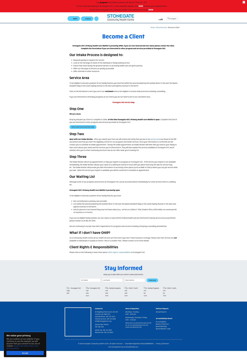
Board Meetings (161, 326)
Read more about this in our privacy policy (22, 347)
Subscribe (152, 280)
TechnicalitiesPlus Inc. (131, 347)
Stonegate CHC (76, 288)
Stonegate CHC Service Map (123, 102)
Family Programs (115, 288)
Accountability (161, 322)
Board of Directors (162, 324)
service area (155, 139)
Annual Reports (161, 312)
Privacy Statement (162, 343)
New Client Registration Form (83, 127)
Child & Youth (133, 288)
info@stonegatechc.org (103, 321)
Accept (25, 353)
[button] (244, 2)
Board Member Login (163, 329)
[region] (25, 344)
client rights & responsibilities (119, 252)
